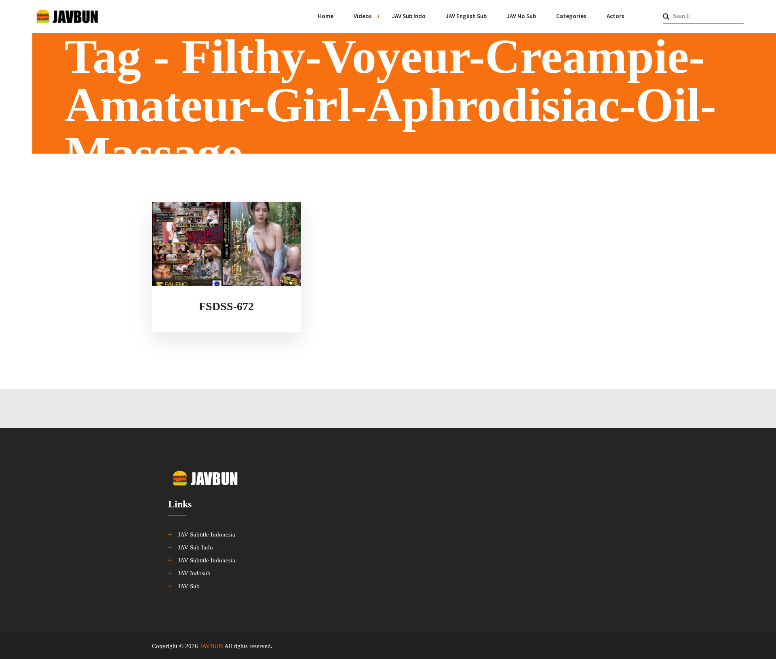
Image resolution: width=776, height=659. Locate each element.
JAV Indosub (194, 573)
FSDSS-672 (226, 306)
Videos (363, 16)
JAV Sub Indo (409, 16)
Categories (571, 16)
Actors (615, 16)
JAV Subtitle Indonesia (206, 534)
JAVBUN (211, 646)
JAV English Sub (466, 16)
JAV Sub (189, 586)
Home (325, 16)
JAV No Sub (521, 16)
